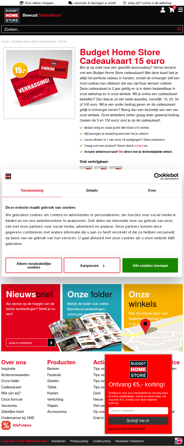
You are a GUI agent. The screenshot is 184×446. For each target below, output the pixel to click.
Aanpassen (89, 265)
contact (138, 145)
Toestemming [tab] (32, 190)
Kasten (52, 392)
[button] (169, 356)
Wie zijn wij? (11, 392)
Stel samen (102, 405)
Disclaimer (58, 441)
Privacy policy (79, 441)
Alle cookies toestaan (150, 265)
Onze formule (12, 399)
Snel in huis (102, 417)
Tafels (52, 386)
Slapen (52, 405)
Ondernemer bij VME (17, 417)
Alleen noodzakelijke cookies (34, 265)
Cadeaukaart (11, 386)
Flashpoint (137, 441)
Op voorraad (103, 411)
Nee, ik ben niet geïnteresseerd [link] (127, 428)
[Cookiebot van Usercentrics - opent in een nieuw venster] (157, 176)
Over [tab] (152, 190)
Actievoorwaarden (15, 374)
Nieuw (98, 399)
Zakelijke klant (12, 411)
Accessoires (57, 411)
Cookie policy (102, 441)
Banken (53, 368)
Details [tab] (92, 190)
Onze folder (10, 380)
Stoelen (53, 380)
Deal (96, 392)
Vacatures (9, 405)
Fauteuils (54, 374)
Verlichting (55, 399)
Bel (121, 151)
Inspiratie (8, 368)
